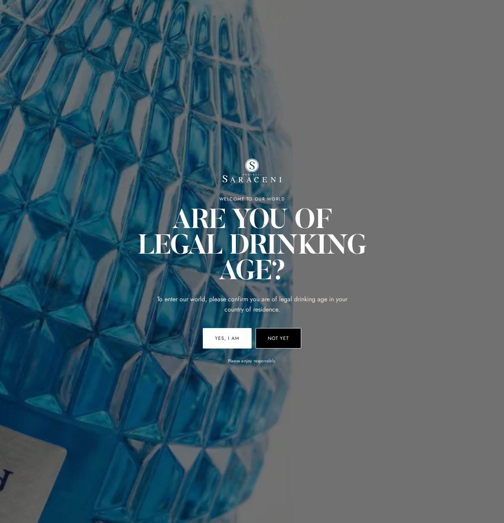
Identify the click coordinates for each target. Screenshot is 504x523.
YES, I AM (227, 338)
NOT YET (278, 338)
